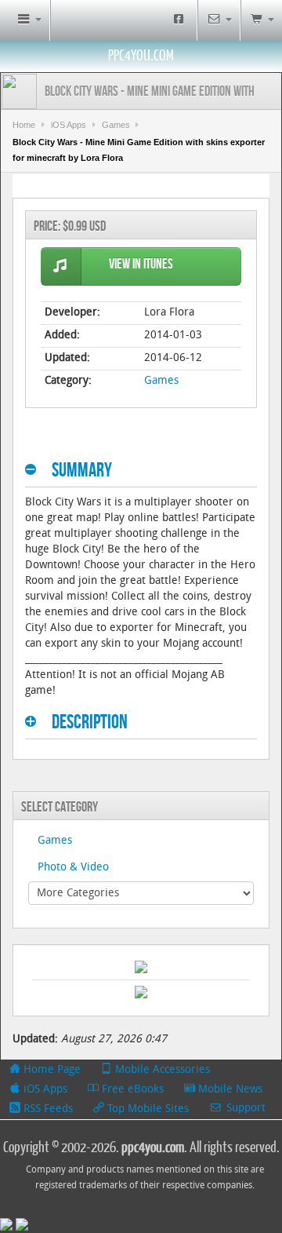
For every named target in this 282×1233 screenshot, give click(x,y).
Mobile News (228, 1090)
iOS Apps (68, 125)
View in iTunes (141, 264)
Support (244, 1108)
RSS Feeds (46, 1109)
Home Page (50, 1070)
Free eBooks (131, 1090)
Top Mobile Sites (146, 1109)
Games (116, 125)
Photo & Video (73, 868)
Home (24, 125)
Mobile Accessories (161, 1070)
